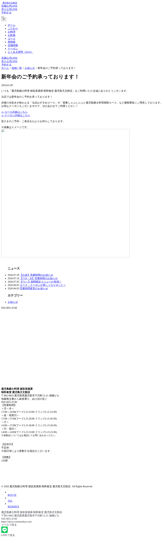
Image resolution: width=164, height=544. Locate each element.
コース (11, 38)
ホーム (11, 25)
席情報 (11, 42)
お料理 (11, 31)
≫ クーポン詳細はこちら (15, 115)
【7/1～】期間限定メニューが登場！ (41, 281)
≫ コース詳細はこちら (14, 112)
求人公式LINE (9, 9)
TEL (10, 500)
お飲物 (11, 35)
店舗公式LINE (9, 5)
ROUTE (12, 495)
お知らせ (13, 302)
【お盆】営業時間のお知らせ (36, 275)
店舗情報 (13, 45)
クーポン (13, 48)
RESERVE (13, 506)
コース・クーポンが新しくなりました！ (43, 285)
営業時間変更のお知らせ (34, 288)
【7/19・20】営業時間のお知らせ (39, 278)
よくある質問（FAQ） (20, 52)
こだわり (13, 28)
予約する (6, 12)
